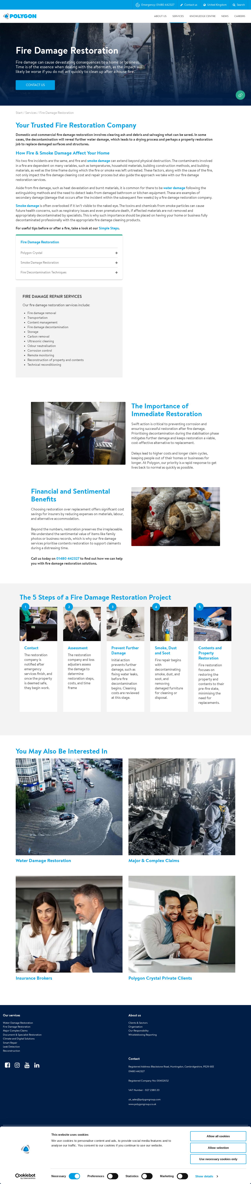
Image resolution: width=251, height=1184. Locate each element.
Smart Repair (10, 1042)
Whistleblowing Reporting (142, 1034)
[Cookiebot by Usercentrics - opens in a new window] (25, 1176)
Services (178, 16)
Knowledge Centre (203, 16)
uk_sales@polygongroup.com (144, 1099)
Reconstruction (11, 1050)
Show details (204, 1176)
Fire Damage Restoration (40, 242)
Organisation (135, 1026)
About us (160, 16)
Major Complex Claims (15, 1030)
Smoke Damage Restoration (40, 263)
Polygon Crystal (31, 253)
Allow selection (218, 1147)
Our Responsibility (138, 1030)
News (224, 16)
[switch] (112, 1179)
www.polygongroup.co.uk (142, 1104)
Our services (11, 1015)
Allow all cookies (218, 1136)
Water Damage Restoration (18, 1022)
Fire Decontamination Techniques (43, 272)
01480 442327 (67, 558)
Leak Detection (11, 1046)
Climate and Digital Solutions (19, 1038)
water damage (174, 187)
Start (19, 113)
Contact (134, 1058)
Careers (239, 16)
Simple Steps (109, 228)
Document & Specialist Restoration (22, 1034)
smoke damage (98, 160)
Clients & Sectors (137, 1022)
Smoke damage (27, 205)
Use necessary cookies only (218, 1159)
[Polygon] (19, 16)
